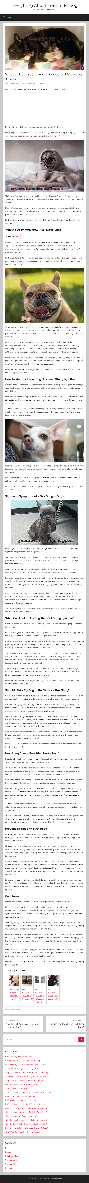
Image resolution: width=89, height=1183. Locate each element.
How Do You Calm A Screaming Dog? (20, 1096)
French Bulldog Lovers (35, 84)
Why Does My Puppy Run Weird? (19, 1057)
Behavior (9, 1148)
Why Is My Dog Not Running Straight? (21, 1116)
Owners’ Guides (11, 1164)
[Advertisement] (44, 108)
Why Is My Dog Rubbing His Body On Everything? (26, 1112)
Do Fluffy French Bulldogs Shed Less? (21, 1100)
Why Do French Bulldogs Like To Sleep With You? (26, 1120)
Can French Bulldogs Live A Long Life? (21, 1068)
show (17, 236)
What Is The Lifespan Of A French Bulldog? (23, 1060)
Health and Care (12, 1156)
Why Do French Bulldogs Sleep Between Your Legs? (27, 1072)
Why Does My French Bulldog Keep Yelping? (24, 1080)
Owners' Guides (14, 1010)
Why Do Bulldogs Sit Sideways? (18, 1088)
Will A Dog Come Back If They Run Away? (22, 1132)
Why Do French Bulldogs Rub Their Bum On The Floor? (28, 1092)
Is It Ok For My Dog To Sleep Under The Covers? (25, 1065)
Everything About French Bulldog (44, 5)
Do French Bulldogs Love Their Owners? (22, 1084)
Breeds (8, 1152)
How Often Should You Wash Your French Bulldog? (26, 1128)
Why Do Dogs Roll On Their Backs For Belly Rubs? (26, 1124)
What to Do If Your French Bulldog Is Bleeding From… (40, 995)
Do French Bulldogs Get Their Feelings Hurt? (24, 1104)
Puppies (8, 1168)
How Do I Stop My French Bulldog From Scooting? (26, 1108)
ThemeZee (57, 1179)
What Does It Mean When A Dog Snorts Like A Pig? (26, 1076)
